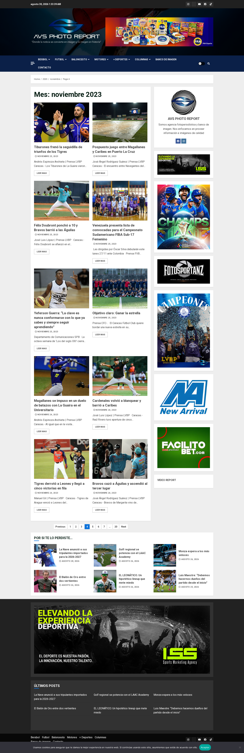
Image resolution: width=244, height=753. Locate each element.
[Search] (208, 63)
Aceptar (205, 747)
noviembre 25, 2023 (48, 156)
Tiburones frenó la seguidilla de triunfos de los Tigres (61, 122)
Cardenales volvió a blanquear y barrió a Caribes (120, 376)
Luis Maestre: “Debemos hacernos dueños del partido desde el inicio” (165, 581)
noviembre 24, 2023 (48, 414)
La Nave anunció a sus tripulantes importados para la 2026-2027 (45, 555)
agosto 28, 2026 (70, 561)
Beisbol (42, 59)
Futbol (59, 59)
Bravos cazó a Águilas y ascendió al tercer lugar (120, 459)
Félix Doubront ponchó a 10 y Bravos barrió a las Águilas (61, 201)
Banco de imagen (166, 59)
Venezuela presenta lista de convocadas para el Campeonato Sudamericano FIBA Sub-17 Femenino (120, 201)
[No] (240, 747)
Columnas (141, 59)
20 (116, 526)
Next (123, 526)
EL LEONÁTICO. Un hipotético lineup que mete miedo (105, 581)
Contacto (44, 67)
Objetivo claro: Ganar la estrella (120, 288)
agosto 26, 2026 (130, 561)
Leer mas (42, 173)
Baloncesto (79, 59)
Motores (100, 59)
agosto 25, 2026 (190, 587)
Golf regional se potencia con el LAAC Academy (105, 555)
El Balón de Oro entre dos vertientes (45, 581)
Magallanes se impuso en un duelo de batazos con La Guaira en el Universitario (61, 376)
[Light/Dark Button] (201, 63)
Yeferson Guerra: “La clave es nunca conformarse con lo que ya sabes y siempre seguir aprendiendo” (61, 288)
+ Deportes (120, 59)
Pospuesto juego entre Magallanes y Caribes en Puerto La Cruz (120, 122)
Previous (60, 526)
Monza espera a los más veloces (165, 555)
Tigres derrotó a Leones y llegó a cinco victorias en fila (61, 459)
